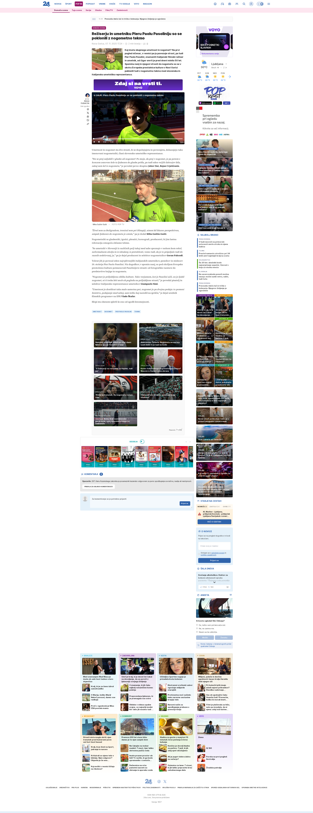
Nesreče (202, 506)
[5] (114, 456)
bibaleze (88, 656)
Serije (88, 10)
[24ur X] (165, 781)
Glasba (98, 10)
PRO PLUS (75, 787)
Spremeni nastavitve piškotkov (126, 787)
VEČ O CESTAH (214, 522)
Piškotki (107, 787)
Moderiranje (95, 787)
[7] (141, 456)
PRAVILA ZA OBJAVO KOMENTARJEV (98, 486)
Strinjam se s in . (213, 554)
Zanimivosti (122, 10)
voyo (201, 716)
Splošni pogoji (169, 787)
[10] (181, 456)
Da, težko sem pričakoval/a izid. (212, 625)
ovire (227, 506)
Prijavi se (184, 503)
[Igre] (222, 4)
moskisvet (89, 716)
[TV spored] (229, 4)
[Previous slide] (186, 442)
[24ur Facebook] (159, 781)
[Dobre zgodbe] (215, 4)
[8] (154, 456)
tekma (137, 311)
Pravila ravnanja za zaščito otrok (193, 787)
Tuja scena (77, 10)
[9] (168, 456)
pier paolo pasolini (123, 311)
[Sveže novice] (94, 19)
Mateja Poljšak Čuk (85, 102)
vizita (163, 656)
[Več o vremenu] (229, 76)
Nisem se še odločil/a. (208, 632)
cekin (202, 656)
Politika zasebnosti (151, 787)
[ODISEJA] (137, 441)
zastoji (214, 506)
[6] (128, 456)
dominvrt (127, 716)
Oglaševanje (51, 787)
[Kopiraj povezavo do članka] (88, 124)
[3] (87, 456)
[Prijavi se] (251, 4)
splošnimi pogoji (217, 553)
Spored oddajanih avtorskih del (225, 787)
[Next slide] (190, 442)
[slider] (138, 138)
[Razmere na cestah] (236, 4)
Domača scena (61, 10)
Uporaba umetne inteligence (254, 787)
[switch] (260, 4)
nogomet (108, 311)
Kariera (84, 787)
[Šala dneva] (227, 587)
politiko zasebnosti (208, 555)
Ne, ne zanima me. (206, 628)
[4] (101, 456)
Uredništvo (64, 787)
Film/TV (109, 10)
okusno (164, 716)
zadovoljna (128, 656)
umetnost (97, 311)
